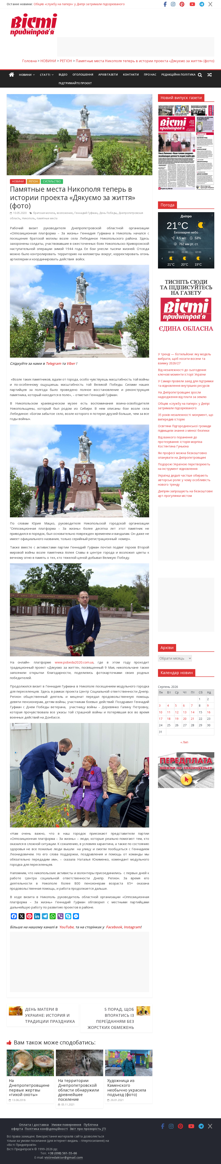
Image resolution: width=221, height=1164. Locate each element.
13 (184, 712)
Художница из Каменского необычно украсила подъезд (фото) (126, 1087)
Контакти (131, 74)
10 (160, 712)
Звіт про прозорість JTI (88, 1129)
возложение (65, 213)
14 (192, 712)
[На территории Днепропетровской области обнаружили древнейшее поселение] (79, 1052)
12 (176, 712)
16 (208, 712)
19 (176, 719)
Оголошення (83, 74)
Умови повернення (66, 1125)
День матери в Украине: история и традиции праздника (50, 1015)
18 (168, 719)
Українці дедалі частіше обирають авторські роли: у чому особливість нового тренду (184, 479)
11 (168, 712)
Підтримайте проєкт (75, 83)
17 (160, 719)
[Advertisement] (135, 47)
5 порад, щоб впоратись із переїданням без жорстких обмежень (111, 1018)
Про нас (150, 74)
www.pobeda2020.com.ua (74, 662)
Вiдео (63, 74)
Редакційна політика (178, 74)
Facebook (114, 927)
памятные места (47, 218)
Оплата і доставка (34, 1125)
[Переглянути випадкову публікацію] (209, 74)
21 (192, 719)
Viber (70, 363)
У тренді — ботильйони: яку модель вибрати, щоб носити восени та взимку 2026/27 (96, 4)
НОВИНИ (18, 181)
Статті (45, 75)
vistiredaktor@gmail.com (63, 1157)
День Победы (108, 213)
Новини (25, 75)
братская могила (44, 213)
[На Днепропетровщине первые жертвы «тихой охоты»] (30, 1052)
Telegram (53, 363)
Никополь (28, 218)
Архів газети (108, 74)
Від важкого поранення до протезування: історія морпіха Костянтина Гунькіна (180, 441)
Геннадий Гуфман (86, 213)
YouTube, (66, 927)
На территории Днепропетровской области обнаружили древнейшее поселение (78, 1090)
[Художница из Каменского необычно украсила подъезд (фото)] (129, 1052)
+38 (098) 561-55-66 (62, 1153)
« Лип (184, 742)
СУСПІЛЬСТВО (52, 181)
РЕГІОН (33, 181)
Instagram (132, 927)
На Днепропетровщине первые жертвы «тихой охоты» (29, 1087)
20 (184, 719)
